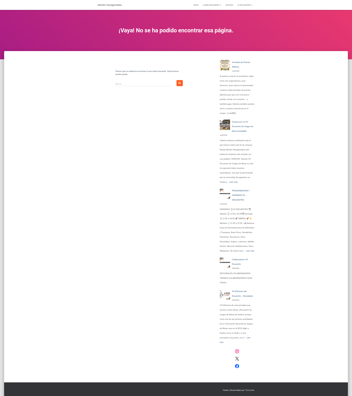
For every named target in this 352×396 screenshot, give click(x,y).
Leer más (233, 182)
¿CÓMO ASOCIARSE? (211, 5)
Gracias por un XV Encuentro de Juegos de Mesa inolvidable (242, 126)
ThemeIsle (249, 390)
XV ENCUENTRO (244, 5)
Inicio (196, 5)
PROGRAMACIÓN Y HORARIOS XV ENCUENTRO (241, 195)
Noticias (229, 5)
